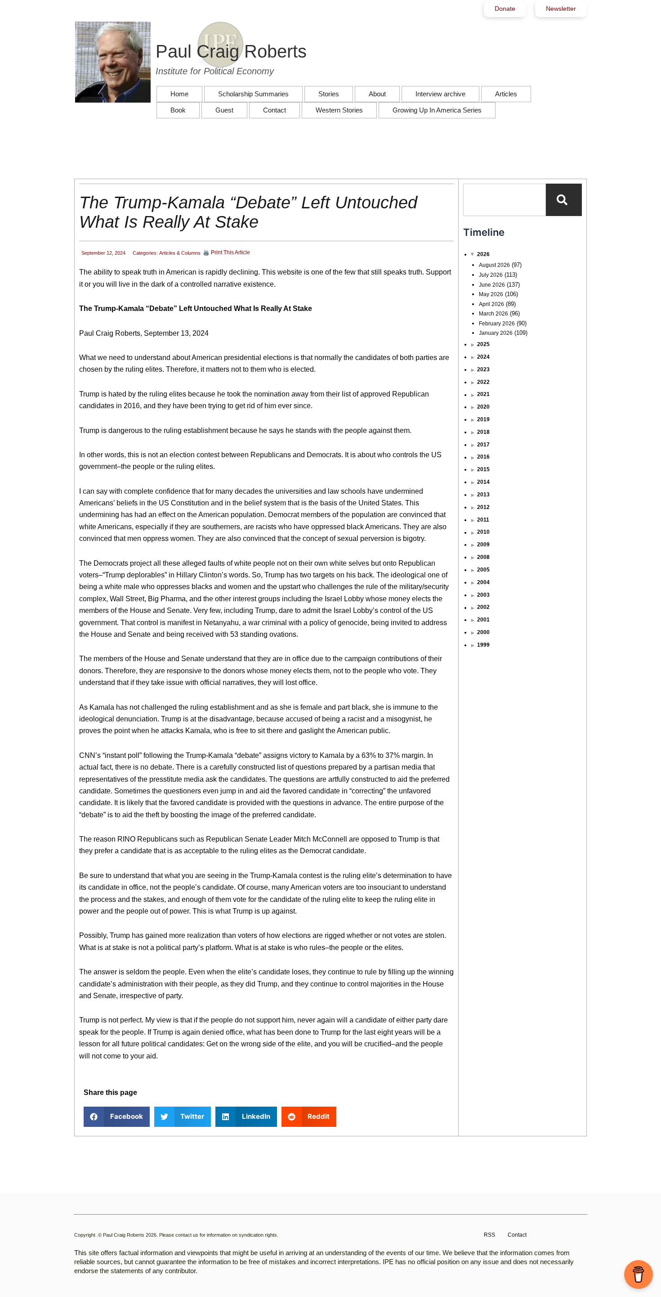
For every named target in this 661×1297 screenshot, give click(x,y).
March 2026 (493, 314)
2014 (483, 482)
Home (179, 94)
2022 (483, 382)
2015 (483, 469)
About (377, 94)
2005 (483, 570)
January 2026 (496, 333)
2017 (483, 444)
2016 (483, 457)
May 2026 (491, 294)
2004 (483, 582)
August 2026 (494, 265)
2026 (483, 254)
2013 (483, 494)
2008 (483, 557)
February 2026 (497, 323)
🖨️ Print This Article (226, 252)
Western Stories (339, 110)
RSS (489, 1235)
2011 (483, 520)
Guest (224, 110)
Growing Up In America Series (437, 110)
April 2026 (491, 304)
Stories (328, 94)
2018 (483, 432)
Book (178, 110)
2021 (483, 394)
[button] (117, 1117)
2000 (483, 632)
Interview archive (440, 94)
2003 (483, 595)
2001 (483, 620)
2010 (483, 532)
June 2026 (492, 285)
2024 (483, 357)
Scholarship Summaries (253, 94)
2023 (483, 369)
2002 (483, 607)
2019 (483, 419)
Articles (506, 94)
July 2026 (491, 275)
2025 (483, 344)
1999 (483, 645)
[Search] (564, 200)
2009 (483, 544)
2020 (483, 407)
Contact (274, 110)
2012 (483, 507)
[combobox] (504, 200)
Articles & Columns (180, 253)
